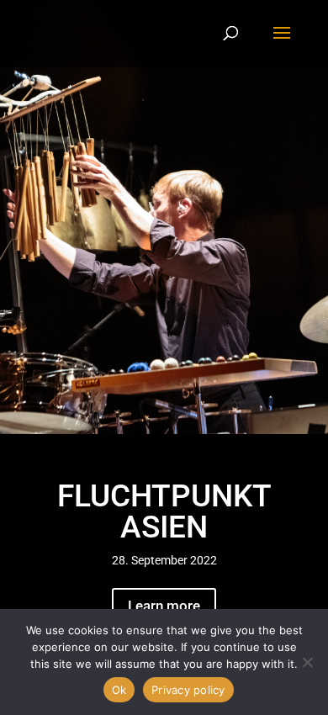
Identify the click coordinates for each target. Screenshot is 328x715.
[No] (307, 662)
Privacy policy (188, 689)
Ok (119, 689)
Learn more (164, 605)
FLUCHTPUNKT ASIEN (164, 511)
